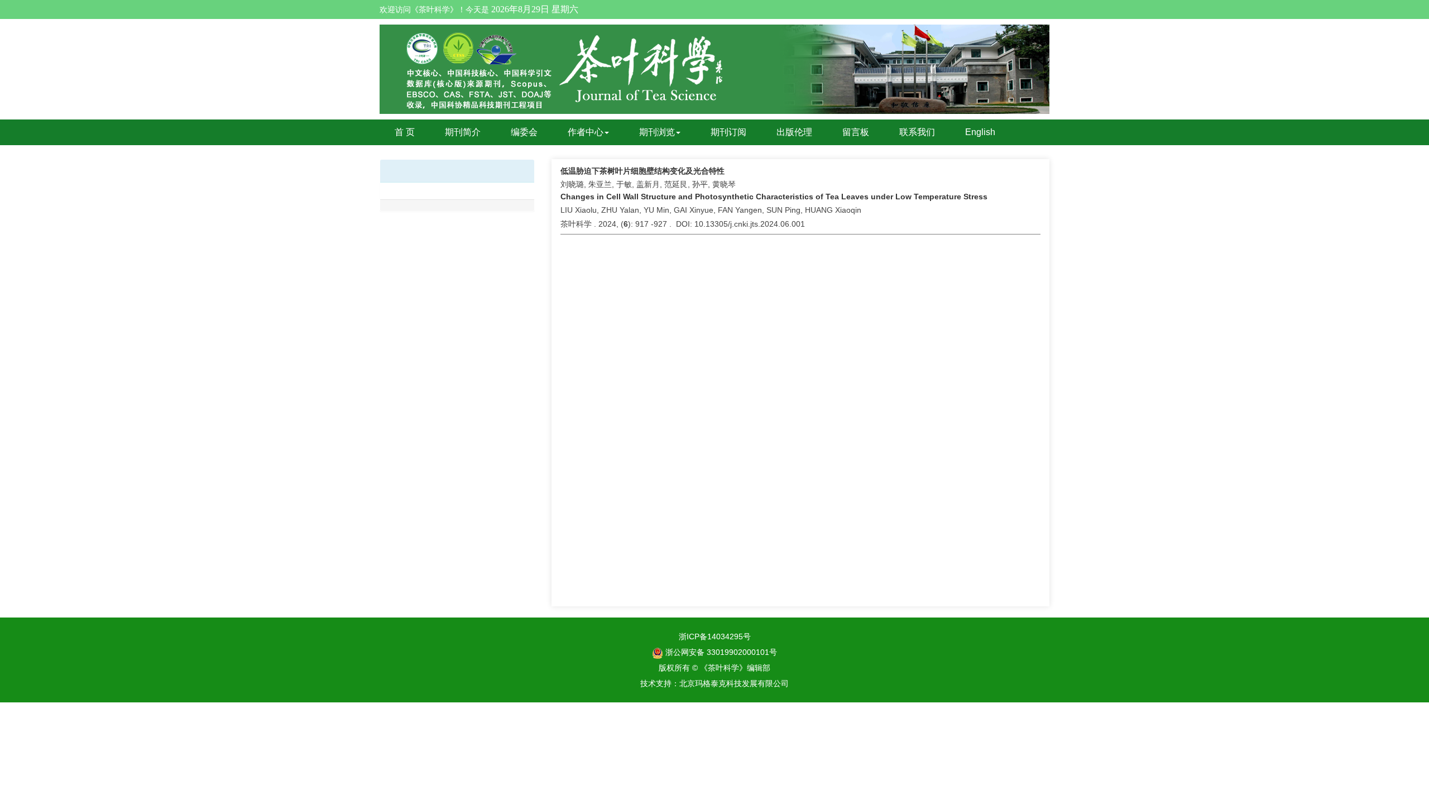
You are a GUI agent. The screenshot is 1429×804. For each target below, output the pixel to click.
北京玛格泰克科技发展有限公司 (734, 683)
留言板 (855, 132)
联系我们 (917, 132)
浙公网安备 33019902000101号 (720, 652)
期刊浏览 (657, 132)
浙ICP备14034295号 (715, 636)
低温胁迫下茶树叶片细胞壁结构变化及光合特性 (642, 170)
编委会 (524, 132)
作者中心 (585, 132)
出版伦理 (794, 132)
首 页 (405, 132)
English (980, 132)
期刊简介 (463, 132)
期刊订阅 (728, 132)
